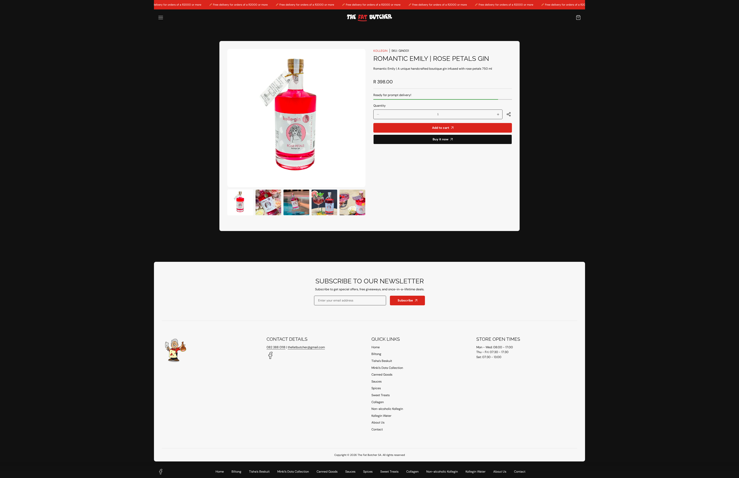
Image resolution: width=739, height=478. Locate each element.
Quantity (379, 106)
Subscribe (405, 300)
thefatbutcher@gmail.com (306, 347)
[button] (578, 17)
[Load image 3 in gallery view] (296, 202)
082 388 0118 (276, 347)
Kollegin (380, 50)
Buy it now (440, 139)
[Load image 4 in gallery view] (324, 202)
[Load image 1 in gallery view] (240, 202)
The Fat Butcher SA (369, 455)
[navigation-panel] (161, 17)
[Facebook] (270, 356)
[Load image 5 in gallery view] (352, 202)
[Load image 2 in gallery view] (268, 202)
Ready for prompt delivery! (392, 95)
